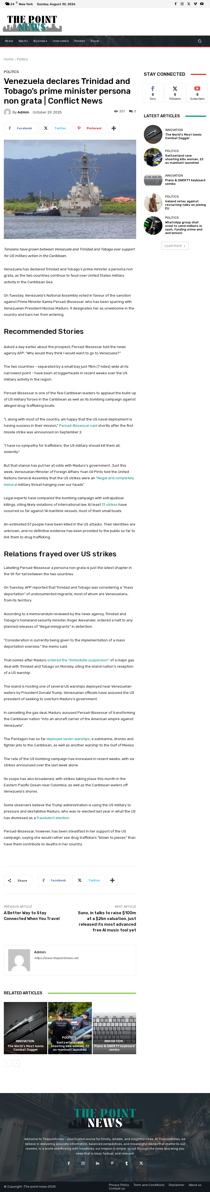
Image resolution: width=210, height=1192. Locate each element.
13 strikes (110, 504)
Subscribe (197, 87)
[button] (199, 41)
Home (8, 59)
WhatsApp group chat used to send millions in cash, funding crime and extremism (183, 228)
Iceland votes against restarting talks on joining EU (185, 205)
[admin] (8, 112)
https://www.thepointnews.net (56, 958)
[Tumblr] (126, 1163)
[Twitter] (188, 4)
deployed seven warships (68, 739)
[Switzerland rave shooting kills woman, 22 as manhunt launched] (70, 1028)
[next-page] (16, 1063)
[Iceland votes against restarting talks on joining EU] (153, 202)
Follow (175, 87)
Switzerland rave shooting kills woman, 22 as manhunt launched (70, 1046)
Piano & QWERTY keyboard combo (114, 1047)
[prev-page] (7, 1063)
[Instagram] (182, 4)
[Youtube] (202, 4)
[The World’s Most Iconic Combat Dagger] (25, 1028)
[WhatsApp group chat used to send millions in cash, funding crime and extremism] (153, 225)
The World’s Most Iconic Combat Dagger (25, 1047)
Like (153, 87)
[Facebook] (175, 4)
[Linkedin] (97, 1163)
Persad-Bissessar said (78, 425)
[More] (113, 128)
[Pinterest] (112, 1163)
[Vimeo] (195, 4)
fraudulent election (53, 818)
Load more (173, 245)
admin (23, 112)
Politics (22, 59)
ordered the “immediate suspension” (78, 660)
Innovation (25, 1041)
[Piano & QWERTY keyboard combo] (114, 1028)
